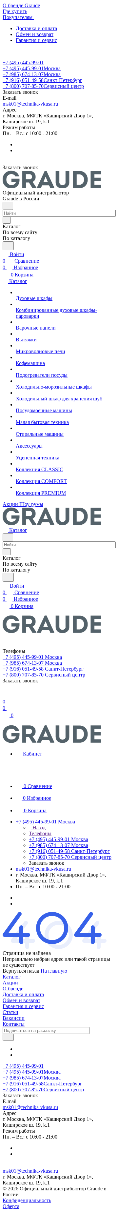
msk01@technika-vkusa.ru (30, 104)
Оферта (11, 1206)
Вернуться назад (21, 971)
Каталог (12, 977)
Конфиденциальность (27, 1200)
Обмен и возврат (34, 34)
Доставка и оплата (36, 28)
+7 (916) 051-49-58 (42, 80)
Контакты (14, 1024)
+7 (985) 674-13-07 (32, 74)
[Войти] (6, 695)
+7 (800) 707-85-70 (43, 86)
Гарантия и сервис (36, 40)
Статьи (10, 1012)
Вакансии (14, 1018)
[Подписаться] (8, 1037)
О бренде (13, 988)
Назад (38, 827)
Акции (10, 982)
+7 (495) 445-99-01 (23, 62)
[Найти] (8, 245)
